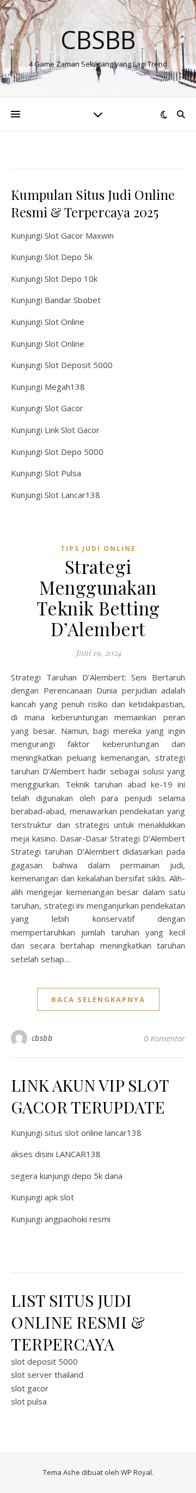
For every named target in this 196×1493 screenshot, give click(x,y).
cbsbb (42, 1038)
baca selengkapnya (98, 999)
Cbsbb (98, 39)
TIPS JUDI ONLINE (98, 548)
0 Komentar (164, 1038)
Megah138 (65, 386)
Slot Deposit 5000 (79, 364)
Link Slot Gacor (72, 429)
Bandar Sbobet (73, 299)
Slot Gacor (64, 407)
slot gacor (29, 1388)
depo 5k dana (97, 1175)
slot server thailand (47, 1374)
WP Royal (136, 1472)
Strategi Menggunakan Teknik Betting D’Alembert (98, 597)
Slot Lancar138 (72, 494)
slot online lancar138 (103, 1132)
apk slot (59, 1197)
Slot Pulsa (63, 472)
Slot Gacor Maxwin (79, 235)
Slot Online (64, 321)
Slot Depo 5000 (74, 451)
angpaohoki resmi (78, 1218)
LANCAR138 (78, 1153)
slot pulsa (29, 1401)
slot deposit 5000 (44, 1361)
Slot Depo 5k (69, 256)
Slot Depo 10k (71, 278)
